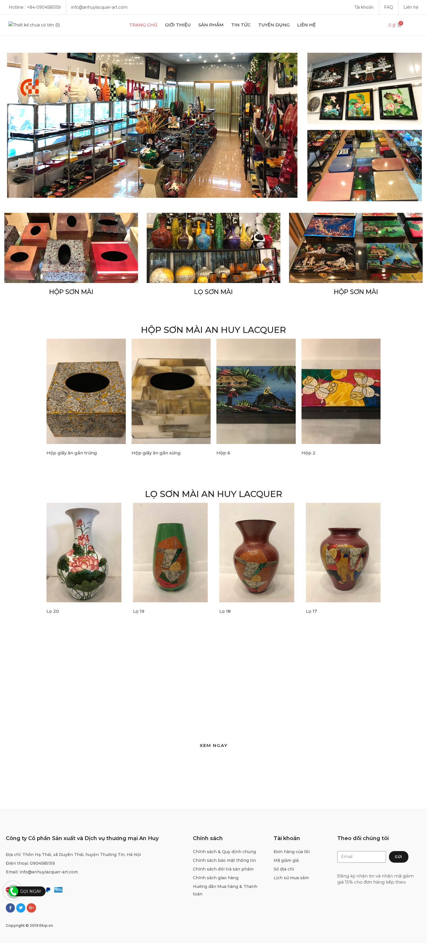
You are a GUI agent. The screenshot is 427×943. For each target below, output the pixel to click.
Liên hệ (306, 25)
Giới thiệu (178, 25)
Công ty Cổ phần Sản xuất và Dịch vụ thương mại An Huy (82, 838)
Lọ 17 (311, 611)
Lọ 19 (138, 611)
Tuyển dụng (274, 25)
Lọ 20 (52, 611)
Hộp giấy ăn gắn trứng (71, 453)
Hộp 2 (308, 453)
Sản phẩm (211, 25)
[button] (213, 745)
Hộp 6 (223, 453)
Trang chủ (143, 25)
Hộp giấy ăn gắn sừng (156, 453)
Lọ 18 (225, 611)
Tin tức (241, 25)
